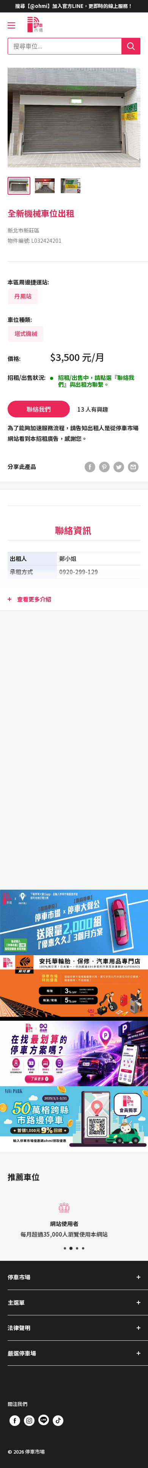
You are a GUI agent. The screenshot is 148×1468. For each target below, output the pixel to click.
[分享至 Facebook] (90, 466)
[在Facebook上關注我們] (14, 1420)
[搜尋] (130, 46)
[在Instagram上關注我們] (29, 1420)
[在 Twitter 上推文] (118, 466)
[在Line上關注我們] (43, 1421)
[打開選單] (11, 25)
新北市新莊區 (23, 230)
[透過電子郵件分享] (133, 466)
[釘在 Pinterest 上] (104, 466)
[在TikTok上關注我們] (58, 1420)
